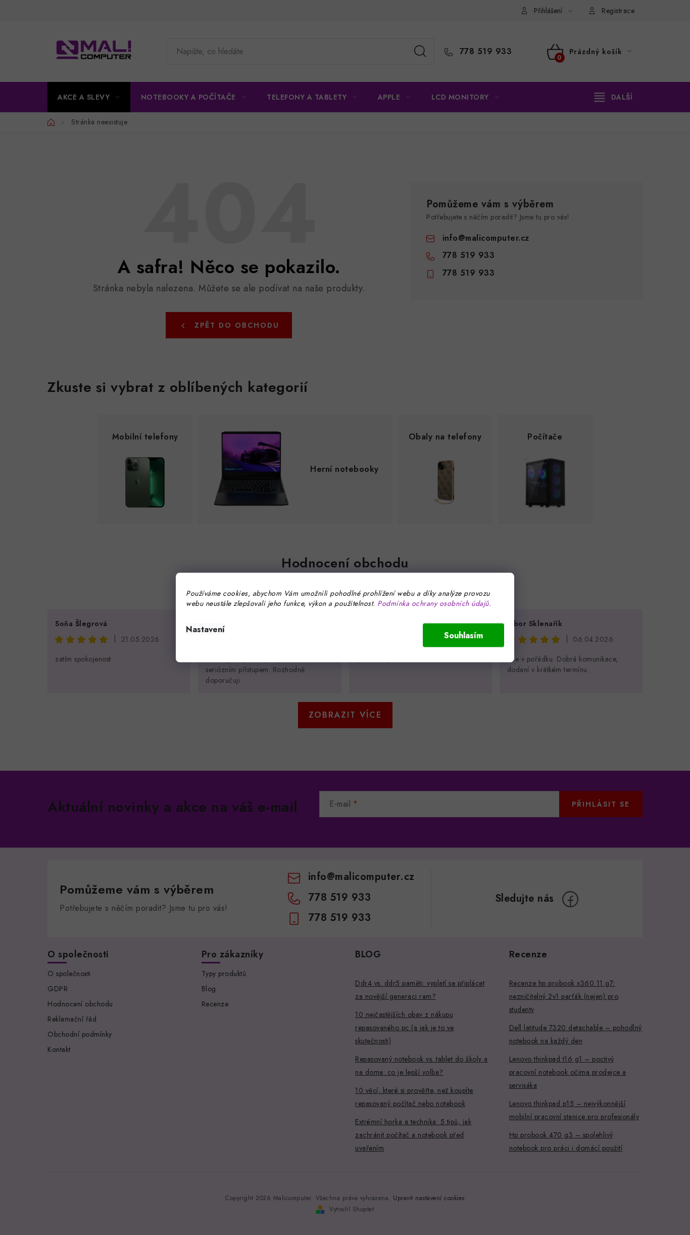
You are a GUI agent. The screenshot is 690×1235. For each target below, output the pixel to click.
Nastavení (205, 629)
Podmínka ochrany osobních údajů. (434, 603)
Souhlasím (463, 635)
